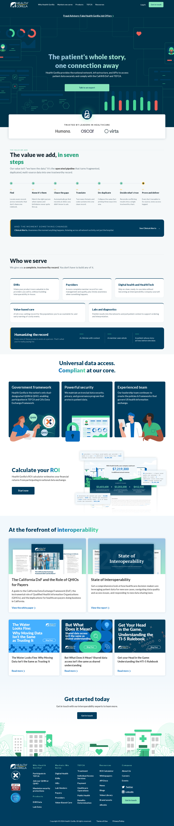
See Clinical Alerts (147, 228)
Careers (126, 775)
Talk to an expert (87, 87)
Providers (60, 797)
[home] (20, 4)
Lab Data (37, 807)
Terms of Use (102, 821)
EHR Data (37, 802)
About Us (126, 771)
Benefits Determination (84, 801)
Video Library (106, 795)
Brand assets (106, 800)
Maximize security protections (41, 789)
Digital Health (61, 773)
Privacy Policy (118, 821)
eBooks (103, 805)
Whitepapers (106, 775)
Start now (23, 490)
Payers (58, 793)
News (102, 785)
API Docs (104, 780)
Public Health (83, 795)
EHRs (57, 778)
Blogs (102, 790)
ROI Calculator (106, 771)
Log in (143, 5)
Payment (81, 783)
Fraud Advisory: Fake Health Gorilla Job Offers (87, 15)
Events (125, 780)
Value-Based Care (63, 802)
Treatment (82, 771)
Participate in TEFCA (39, 774)
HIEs (57, 783)
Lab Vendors (61, 788)
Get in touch (156, 4)
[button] (46, 4)
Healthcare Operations (83, 789)
